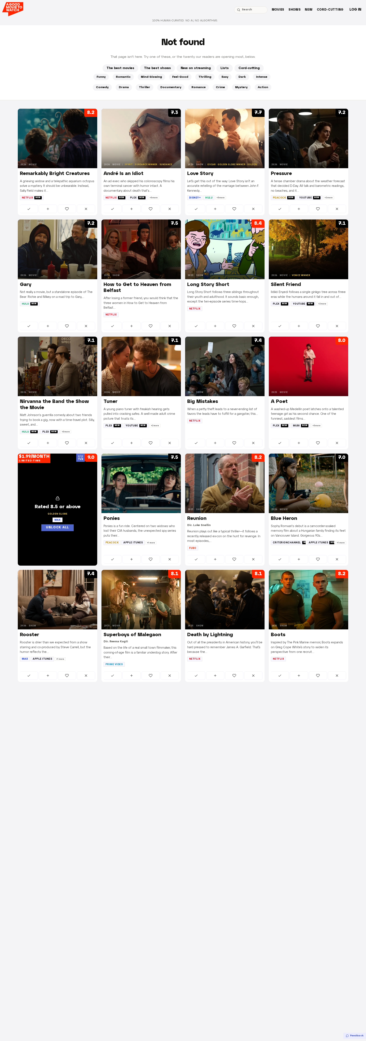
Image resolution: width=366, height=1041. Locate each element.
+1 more (151, 543)
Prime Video (114, 664)
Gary (25, 284)
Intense (261, 77)
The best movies (120, 68)
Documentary (170, 87)
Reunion (197, 518)
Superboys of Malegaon (132, 635)
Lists (224, 68)
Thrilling (204, 77)
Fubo (192, 548)
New (308, 9)
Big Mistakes (202, 401)
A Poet (279, 401)
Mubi (300, 425)
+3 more (154, 198)
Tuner (111, 401)
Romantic (123, 77)
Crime (220, 87)
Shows (294, 9)
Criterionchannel (289, 542)
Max (25, 658)
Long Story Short (208, 284)
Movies (278, 9)
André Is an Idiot (123, 173)
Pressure (281, 173)
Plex (137, 197)
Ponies (112, 518)
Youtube (309, 197)
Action (263, 87)
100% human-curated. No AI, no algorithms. (185, 20)
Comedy (102, 87)
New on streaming (196, 68)
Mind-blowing (151, 77)
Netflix (31, 197)
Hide (86, 209)
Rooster (29, 635)
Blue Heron (284, 518)
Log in (355, 9)
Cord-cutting (330, 9)
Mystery (241, 87)
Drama (124, 87)
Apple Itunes (133, 542)
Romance (198, 87)
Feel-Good (180, 77)
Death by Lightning (210, 635)
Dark (242, 77)
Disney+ (195, 197)
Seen (29, 209)
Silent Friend (286, 284)
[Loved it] (67, 209)
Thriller (144, 87)
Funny (101, 77)
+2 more (329, 198)
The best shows (157, 68)
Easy (225, 77)
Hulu (208, 197)
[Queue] (48, 209)
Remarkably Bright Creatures (55, 173)
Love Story (200, 173)
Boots (278, 635)
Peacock (283, 197)
